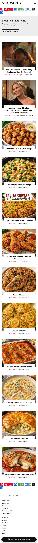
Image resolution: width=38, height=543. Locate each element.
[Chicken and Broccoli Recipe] (19, 171)
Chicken (12, 151)
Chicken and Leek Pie (19, 438)
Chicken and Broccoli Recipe (19, 184)
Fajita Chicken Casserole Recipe (19, 220)
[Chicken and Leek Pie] (19, 425)
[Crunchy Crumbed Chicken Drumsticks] (19, 242)
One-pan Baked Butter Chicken (19, 366)
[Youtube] (17, 495)
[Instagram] (6, 495)
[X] (13, 495)
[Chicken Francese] (19, 317)
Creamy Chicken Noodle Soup (19, 402)
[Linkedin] (10, 495)
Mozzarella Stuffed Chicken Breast (19, 474)
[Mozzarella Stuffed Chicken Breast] (19, 460)
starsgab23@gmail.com (27, 74)
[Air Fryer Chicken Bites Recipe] (19, 135)
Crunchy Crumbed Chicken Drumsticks (19, 257)
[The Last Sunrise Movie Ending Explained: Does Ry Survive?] (19, 56)
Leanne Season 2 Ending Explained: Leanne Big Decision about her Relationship (19, 110)
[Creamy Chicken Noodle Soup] (19, 389)
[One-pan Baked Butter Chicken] (19, 353)
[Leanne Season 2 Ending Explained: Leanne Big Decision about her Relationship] (19, 94)
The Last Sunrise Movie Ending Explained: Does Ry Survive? (19, 71)
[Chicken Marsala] (19, 281)
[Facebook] (3, 495)
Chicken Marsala (19, 295)
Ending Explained (12, 74)
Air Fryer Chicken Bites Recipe (19, 149)
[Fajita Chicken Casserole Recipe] (19, 206)
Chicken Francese (19, 331)
